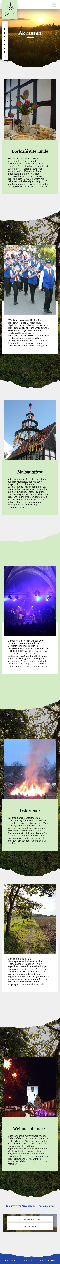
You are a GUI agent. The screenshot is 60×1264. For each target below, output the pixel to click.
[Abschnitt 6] (4, 48)
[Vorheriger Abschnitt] (4, 24)
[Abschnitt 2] (4, 33)
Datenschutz (27, 1260)
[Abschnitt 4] (4, 40)
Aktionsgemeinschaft (30, 1219)
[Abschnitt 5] (4, 44)
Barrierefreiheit (48, 1260)
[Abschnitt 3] (4, 36)
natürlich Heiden (9, 9)
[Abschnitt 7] (4, 52)
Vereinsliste (30, 1226)
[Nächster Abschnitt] (4, 56)
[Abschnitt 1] (4, 29)
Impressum (10, 1260)
